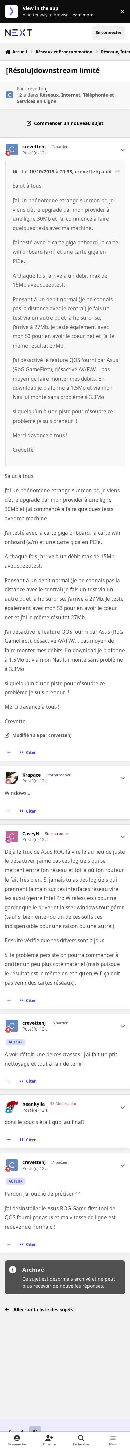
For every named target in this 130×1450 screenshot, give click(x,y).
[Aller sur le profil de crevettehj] (9, 94)
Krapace (31, 775)
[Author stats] (122, 150)
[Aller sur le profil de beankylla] (12, 1107)
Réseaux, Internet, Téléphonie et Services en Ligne (65, 98)
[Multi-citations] (9, 752)
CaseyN (30, 834)
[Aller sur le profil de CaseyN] (12, 836)
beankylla (33, 1104)
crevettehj (36, 88)
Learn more (13, 11)
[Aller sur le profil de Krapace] (12, 778)
